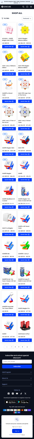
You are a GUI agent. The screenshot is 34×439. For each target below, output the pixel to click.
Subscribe (17, 366)
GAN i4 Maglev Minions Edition (22, 39)
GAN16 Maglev (6, 173)
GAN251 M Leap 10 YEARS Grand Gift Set (24, 280)
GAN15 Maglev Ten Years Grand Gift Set (24, 200)
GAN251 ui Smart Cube (7, 94)
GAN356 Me (6, 254)
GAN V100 (21, 148)
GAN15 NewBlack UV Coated (8, 200)
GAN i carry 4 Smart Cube (24, 121)
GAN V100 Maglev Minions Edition (23, 66)
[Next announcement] (32, 2)
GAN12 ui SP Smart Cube (23, 227)
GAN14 (4, 334)
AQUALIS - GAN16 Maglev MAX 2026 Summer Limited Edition (7, 41)
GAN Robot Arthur (24, 334)
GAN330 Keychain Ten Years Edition (7, 307)
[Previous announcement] (2, 2)
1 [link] (11, 347)
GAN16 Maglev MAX (8, 148)
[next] (27, 347)
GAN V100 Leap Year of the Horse (24, 94)
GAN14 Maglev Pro (24, 308)
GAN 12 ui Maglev (7, 228)
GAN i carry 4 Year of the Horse (9, 121)
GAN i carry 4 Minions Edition (9, 66)
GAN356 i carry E (23, 254)
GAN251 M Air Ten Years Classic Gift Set (9, 280)
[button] (31, 6)
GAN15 (20, 173)
